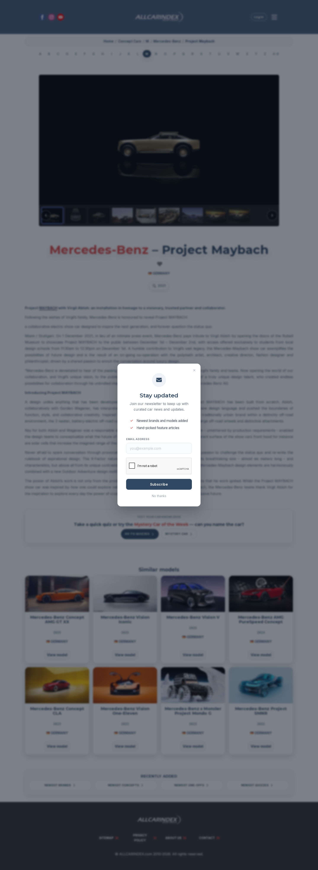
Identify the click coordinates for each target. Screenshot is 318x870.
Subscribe (159, 484)
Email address (137, 439)
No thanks (159, 496)
